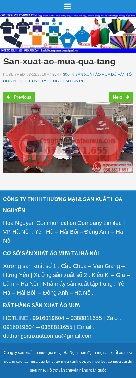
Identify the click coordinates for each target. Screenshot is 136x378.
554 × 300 (61, 74)
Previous (22, 97)
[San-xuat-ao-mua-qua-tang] (68, 135)
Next (118, 97)
